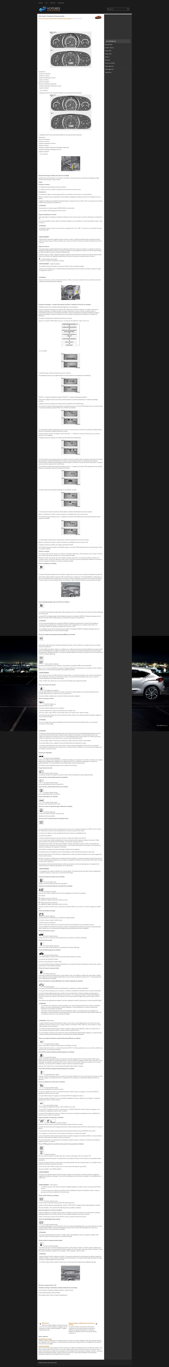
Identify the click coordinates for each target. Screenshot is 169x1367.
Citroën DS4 (108, 50)
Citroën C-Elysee (109, 47)
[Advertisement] (71, 25)
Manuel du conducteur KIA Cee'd (50, 18)
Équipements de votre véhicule (64, 18)
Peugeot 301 (108, 54)
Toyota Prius (108, 72)
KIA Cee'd (41, 18)
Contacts (52, 2)
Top (46, 2)
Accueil (41, 2)
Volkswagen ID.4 (109, 69)
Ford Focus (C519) (110, 63)
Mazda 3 (107, 57)
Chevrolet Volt (108, 44)
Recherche (61, 2)
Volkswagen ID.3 (109, 66)
